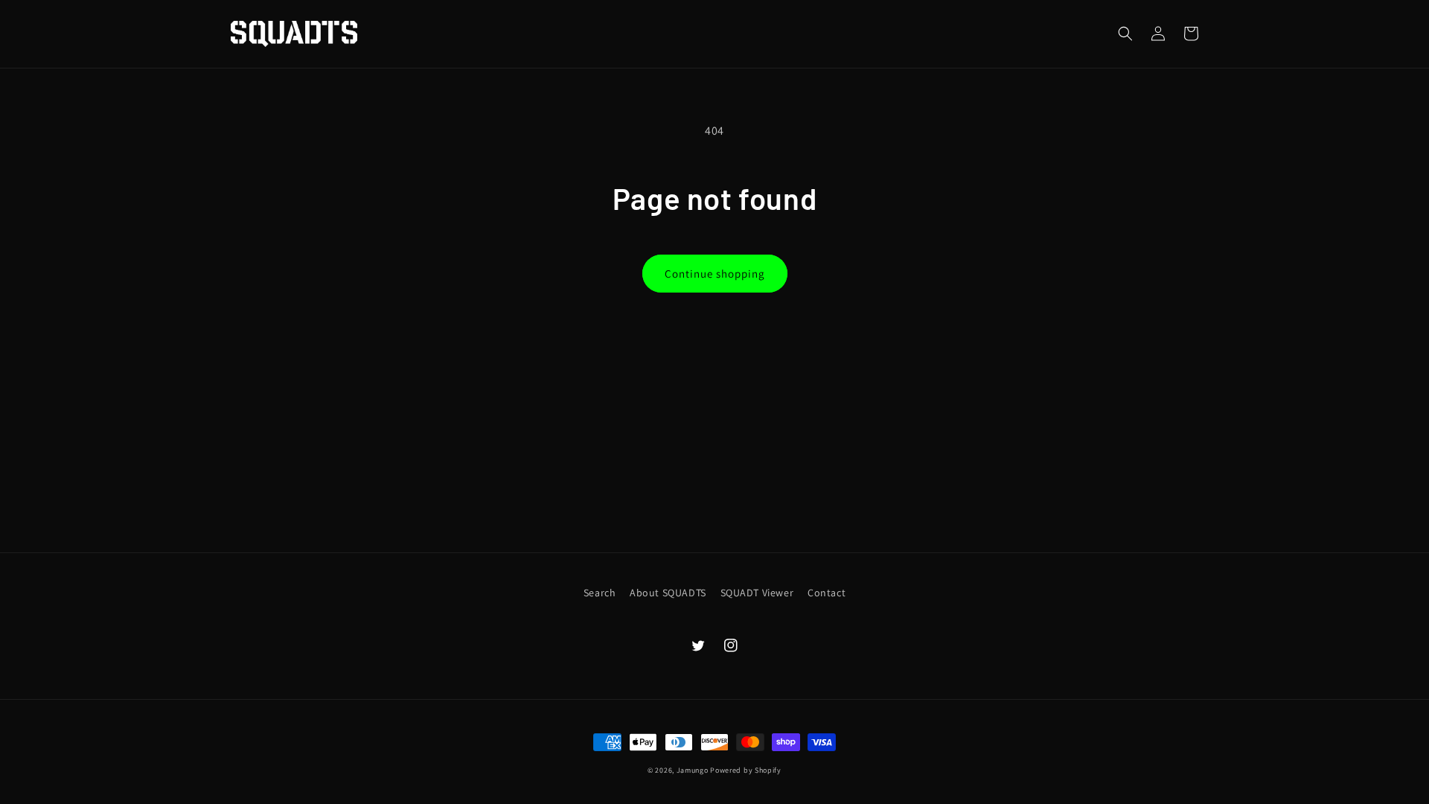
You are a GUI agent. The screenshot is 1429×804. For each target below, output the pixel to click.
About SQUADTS (668, 592)
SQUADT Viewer (757, 592)
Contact (826, 592)
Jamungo (693, 770)
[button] (1125, 33)
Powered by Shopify (745, 770)
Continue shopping (715, 274)
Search (600, 592)
